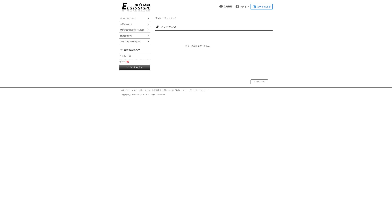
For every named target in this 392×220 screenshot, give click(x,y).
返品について (126, 36)
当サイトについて (128, 18)
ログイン (244, 6)
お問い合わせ (126, 24)
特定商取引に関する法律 (163, 90)
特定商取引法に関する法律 (132, 30)
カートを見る (264, 6)
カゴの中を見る (134, 67)
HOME (158, 18)
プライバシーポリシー (130, 42)
